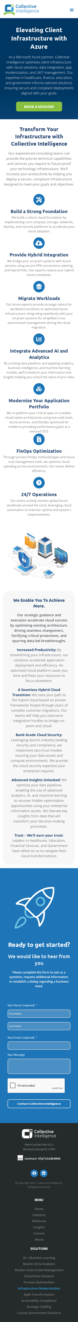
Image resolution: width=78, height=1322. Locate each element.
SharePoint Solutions (39, 1276)
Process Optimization (39, 1282)
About (39, 1239)
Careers (39, 1233)
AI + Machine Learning (39, 1258)
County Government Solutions (39, 1313)
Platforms (39, 1221)
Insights (39, 1227)
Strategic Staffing (39, 1307)
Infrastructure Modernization (39, 1288)
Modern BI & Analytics (39, 1264)
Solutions (39, 1215)
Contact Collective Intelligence (39, 1103)
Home (39, 1209)
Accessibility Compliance (39, 1300)
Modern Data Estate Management (39, 1270)
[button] (72, 10)
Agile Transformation (39, 1294)
